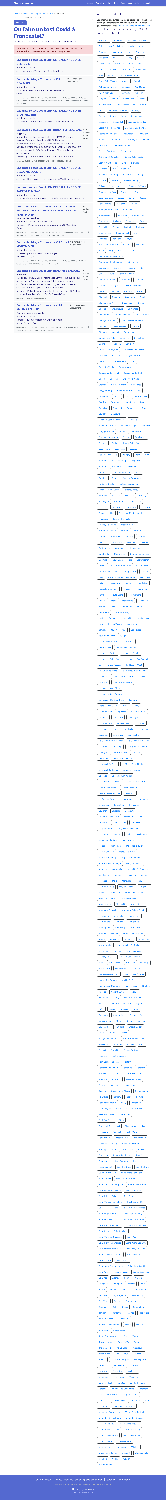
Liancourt (129, 811)
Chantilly (144, 297)
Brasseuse (130, 221)
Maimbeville (128, 840)
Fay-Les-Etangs (119, 460)
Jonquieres (136, 630)
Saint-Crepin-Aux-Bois (138, 1184)
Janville (102, 630)
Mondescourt (105, 904)
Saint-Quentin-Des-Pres (110, 1248)
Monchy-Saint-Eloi (129, 898)
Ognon (136, 1009)
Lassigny (103, 729)
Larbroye (141, 723)
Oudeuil (120, 1027)
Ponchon (103, 1056)
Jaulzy (114, 630)
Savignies (103, 1283)
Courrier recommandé (130, 3)
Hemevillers (127, 600)
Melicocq (103, 881)
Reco (116, 3)
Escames (103, 443)
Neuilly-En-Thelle (129, 980)
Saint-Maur (104, 1231)
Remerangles (105, 1108)
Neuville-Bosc (131, 986)
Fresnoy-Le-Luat (128, 525)
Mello (114, 881)
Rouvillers (103, 1155)
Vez (136, 1394)
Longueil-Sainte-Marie (128, 828)
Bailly (101, 110)
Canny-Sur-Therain (107, 279)
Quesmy (102, 1091)
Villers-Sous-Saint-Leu (109, 1429)
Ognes (112, 1009)
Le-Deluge (117, 746)
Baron (113, 116)
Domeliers (103, 408)
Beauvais (144, 133)
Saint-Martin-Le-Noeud (109, 1225)
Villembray (104, 1406)
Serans (113, 1289)
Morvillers (117, 951)
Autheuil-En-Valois (107, 87)
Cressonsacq (125, 367)
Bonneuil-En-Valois (137, 186)
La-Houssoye (105, 647)
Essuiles (133, 449)
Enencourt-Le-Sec (107, 425)
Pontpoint (127, 1067)
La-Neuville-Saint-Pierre (110, 659)
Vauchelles (117, 1371)
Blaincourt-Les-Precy (108, 174)
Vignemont (135, 1400)
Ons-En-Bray (119, 1015)
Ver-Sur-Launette (137, 1383)
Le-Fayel (103, 752)
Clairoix (135, 326)
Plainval (102, 1050)
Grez (117, 571)
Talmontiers (138, 1307)
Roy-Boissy (141, 1155)
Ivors (101, 624)
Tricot (137, 1342)
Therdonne (116, 1313)
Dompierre (132, 408)
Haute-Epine (117, 595)
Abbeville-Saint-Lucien (138, 40)
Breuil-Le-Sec (105, 233)
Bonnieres (125, 192)
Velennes (133, 1377)
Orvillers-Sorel (105, 1027)
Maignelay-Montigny (108, 840)
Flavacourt (104, 472)
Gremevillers (104, 571)
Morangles (114, 939)
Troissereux (137, 1348)
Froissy (137, 530)
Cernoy (140, 291)
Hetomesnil (104, 612)
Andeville (140, 52)
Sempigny (117, 1283)
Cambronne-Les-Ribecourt (111, 262)
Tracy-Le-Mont (106, 1342)
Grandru (102, 565)
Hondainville (126, 618)
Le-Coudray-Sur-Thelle (138, 741)
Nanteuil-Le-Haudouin (109, 974)
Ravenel (139, 1097)
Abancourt (104, 40)
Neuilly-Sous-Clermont (109, 986)
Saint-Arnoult (105, 1178)
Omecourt (103, 1015)
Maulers (132, 875)
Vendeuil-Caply (106, 1383)
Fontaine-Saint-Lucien (109, 490)
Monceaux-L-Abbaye (134, 892)
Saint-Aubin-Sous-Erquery (111, 1184)
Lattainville (128, 729)
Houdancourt (143, 618)
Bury (111, 250)
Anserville (119, 63)
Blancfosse (128, 174)
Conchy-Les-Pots (107, 338)
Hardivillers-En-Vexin (108, 589)
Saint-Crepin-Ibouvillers (110, 1190)
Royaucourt (104, 1161)
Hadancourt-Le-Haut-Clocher (121, 577)
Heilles (114, 600)
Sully (115, 1307)
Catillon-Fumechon (132, 285)
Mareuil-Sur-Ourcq (107, 857)
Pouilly (120, 1073)
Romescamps (139, 1137)
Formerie (103, 495)
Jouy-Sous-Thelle (107, 635)
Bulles (101, 250)
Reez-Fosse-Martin (107, 1102)
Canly (143, 268)
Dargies (102, 402)
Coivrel (115, 332)
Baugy (123, 116)
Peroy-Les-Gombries (108, 1038)
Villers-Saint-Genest (135, 1418)
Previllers (103, 1079)
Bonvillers (139, 192)
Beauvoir (103, 139)
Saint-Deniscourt (133, 1190)
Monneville (121, 904)
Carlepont (125, 279)
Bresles (116, 227)
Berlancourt (104, 145)
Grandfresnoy (143, 560)
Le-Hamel (103, 758)
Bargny (102, 116)
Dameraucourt (140, 396)
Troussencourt (122, 1353)
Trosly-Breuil (104, 1353)
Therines (130, 1313)
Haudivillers (142, 589)
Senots (102, 1289)
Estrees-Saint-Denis (108, 455)
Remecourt (136, 1102)
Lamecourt (118, 717)
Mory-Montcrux (134, 951)
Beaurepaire (129, 133)
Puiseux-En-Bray (133, 1079)
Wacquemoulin (141, 1453)
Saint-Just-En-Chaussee (134, 1208)
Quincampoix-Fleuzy (120, 1091)
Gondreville (104, 554)
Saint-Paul (131, 1237)
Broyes (129, 239)
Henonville (143, 600)
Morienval (128, 939)
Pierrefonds (104, 1044)
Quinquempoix (141, 1091)
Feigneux (136, 460)
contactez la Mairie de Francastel (134, 25)
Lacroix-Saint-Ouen (108, 706)
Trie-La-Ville (121, 1348)
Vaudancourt (105, 1377)
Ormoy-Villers (105, 1021)
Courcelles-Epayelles (108, 349)
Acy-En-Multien (115, 46)
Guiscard (145, 571)
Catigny (115, 285)
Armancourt (140, 69)
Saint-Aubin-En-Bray (125, 1178)
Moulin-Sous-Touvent (130, 957)
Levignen (103, 811)
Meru (139, 881)
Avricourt (139, 93)
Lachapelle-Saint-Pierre (109, 688)
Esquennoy (120, 449)
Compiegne (129, 332)
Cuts (139, 390)
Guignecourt (130, 571)
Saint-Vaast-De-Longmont (111, 1266)
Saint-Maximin (120, 1231)
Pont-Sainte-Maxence (109, 1062)
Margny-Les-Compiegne (110, 863)
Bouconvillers (105, 203)
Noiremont (104, 997)
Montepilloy (119, 916)
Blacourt (125, 168)
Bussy (121, 250)
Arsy (101, 75)
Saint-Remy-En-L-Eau (135, 1248)
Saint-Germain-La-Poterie (110, 1202)
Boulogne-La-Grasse (108, 209)
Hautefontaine (134, 595)
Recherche (20, 22)
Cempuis (128, 291)
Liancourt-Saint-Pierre (109, 816)
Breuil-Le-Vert (122, 233)
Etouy (137, 455)
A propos (57, 1479)
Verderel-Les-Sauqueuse (122, 1389)
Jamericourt (132, 624)
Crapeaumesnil (119, 361)
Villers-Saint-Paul (107, 1424)
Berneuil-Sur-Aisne (107, 151)
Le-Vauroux (104, 805)
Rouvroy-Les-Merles (122, 1155)
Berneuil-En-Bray (122, 145)
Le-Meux (103, 776)
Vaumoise (120, 1377)
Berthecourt (126, 151)
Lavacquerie (144, 729)
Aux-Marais (140, 87)
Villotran (135, 1447)
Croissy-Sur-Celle (131, 379)
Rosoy (114, 1143)
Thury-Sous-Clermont (109, 1336)
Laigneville (121, 711)
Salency (115, 1278)
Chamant (103, 297)
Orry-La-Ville (143, 1021)
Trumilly (102, 1359)
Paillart (102, 1032)
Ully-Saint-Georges (120, 1359)
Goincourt (119, 548)
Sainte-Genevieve (141, 1272)
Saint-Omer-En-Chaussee (110, 1237)
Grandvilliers (142, 565)
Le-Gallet (136, 752)
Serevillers (126, 1289)
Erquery (126, 437)
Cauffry (102, 291)
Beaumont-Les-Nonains (136, 128)
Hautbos (103, 595)
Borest (121, 198)
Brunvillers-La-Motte (108, 244)
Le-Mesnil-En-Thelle (108, 764)
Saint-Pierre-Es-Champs (110, 1243)
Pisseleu (130, 1044)
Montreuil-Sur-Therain (133, 933)
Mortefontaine (105, 945)
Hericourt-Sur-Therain (122, 606)
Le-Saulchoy (126, 799)
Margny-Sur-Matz (134, 863)
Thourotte (103, 1330)
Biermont (103, 168)
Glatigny (144, 542)
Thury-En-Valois (120, 1330)
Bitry (114, 168)
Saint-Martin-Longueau (135, 1225)
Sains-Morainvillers (107, 1173)
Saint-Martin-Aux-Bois (134, 1219)
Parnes (113, 1032)
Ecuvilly (102, 414)
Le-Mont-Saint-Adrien (122, 776)
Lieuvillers (103, 822)
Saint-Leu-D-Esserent (109, 1219)
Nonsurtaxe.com (24, 3)
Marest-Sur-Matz (106, 851)
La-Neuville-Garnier (131, 653)
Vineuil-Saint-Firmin (108, 1453)
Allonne (102, 52)
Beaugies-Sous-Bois (137, 122)
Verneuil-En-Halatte (108, 1394)
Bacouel (142, 98)
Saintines (103, 1278)
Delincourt (115, 402)
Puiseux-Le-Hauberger (109, 1085)
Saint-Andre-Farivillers (131, 1173)
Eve (147, 455)
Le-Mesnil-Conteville (122, 758)
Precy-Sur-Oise (134, 1073)
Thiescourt (124, 1318)
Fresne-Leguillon (106, 513)
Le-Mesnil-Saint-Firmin (132, 764)
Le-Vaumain (142, 799)
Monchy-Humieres (107, 898)
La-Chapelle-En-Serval (109, 641)
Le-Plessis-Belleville (108, 787)
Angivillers (117, 58)
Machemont (141, 834)
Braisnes (117, 221)
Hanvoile (129, 583)
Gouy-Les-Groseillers (122, 560)
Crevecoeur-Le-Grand (109, 373)
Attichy (111, 75)
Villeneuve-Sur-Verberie (109, 1412)
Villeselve (122, 1447)
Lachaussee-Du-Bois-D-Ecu (111, 700)
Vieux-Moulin (119, 1400)
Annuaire (90, 3)
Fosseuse (116, 495)
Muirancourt (104, 968)
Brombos (103, 239)
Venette (121, 1383)
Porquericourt (105, 1073)
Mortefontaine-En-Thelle (128, 945)
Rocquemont (104, 1137)
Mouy (101, 962)
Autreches (125, 87)
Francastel (117, 507)
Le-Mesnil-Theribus (131, 770)
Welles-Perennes (106, 1464)
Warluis (115, 1459)
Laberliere (103, 676)
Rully (135, 1161)
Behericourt (117, 139)
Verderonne (144, 1389)
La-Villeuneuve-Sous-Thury (134, 670)
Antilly (102, 69)
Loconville (135, 822)
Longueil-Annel (106, 828)
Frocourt (125, 530)
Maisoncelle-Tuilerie (135, 846)
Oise (51, 13)
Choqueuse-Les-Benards (132, 320)
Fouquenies (119, 501)
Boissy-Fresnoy (131, 180)
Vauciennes (132, 1371)
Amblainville (116, 52)
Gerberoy (142, 536)
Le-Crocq (103, 746)
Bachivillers (128, 98)
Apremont (125, 69)
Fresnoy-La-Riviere (107, 525)
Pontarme (128, 1062)
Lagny (136, 706)
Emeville (133, 419)
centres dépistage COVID (34, 13)
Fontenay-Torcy (131, 490)
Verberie (102, 1389)
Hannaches (115, 583)
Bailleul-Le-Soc (106, 104)
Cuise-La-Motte (124, 390)
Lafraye (125, 706)
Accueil (17, 13)
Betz (124, 163)
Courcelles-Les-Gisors (133, 349)
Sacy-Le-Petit (142, 1167)
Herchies (103, 606)
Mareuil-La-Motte (127, 851)
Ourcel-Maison (135, 1027)
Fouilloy (142, 495)
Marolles (103, 869)
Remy (118, 1108)
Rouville (141, 1149)
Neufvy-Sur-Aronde (108, 980)
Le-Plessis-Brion (129, 787)
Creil (133, 361)
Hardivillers (143, 583)
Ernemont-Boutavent (108, 437)
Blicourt (102, 180)
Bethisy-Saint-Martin (133, 157)
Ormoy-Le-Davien (138, 1015)
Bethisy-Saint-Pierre (108, 163)
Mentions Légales (72, 1479)
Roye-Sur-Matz (121, 1161)
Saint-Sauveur (133, 1254)
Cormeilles (104, 344)
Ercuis (122, 431)
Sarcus (127, 1278)
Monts (102, 939)
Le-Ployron (130, 793)
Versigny (126, 1394)
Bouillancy (120, 203)
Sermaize (103, 1295)
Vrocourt (126, 1453)
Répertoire (100, 3)
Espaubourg (104, 449)
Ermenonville (135, 431)
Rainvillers (103, 1097)
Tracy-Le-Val (123, 1342)
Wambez (103, 1459)
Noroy (116, 997)
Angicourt (103, 58)
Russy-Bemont (105, 1167)
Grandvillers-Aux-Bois (121, 565)
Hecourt (102, 600)
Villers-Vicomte (106, 1447)
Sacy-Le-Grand (124, 1167)
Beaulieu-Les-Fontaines (109, 128)
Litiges (109, 3)
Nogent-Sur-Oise (119, 992)
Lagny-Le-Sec (105, 711)
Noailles (102, 992)
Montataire (104, 916)
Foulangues (104, 501)
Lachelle (133, 700)
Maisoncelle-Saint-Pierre (110, 846)
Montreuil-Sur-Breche (108, 933)
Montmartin (135, 927)
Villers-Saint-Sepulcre (130, 1424)
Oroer (119, 1021)
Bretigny (140, 227)
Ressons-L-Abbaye (134, 1108)
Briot (136, 233)
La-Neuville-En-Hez (108, 653)
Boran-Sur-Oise (106, 198)
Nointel (134, 992)
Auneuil (125, 81)
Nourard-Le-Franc (132, 997)
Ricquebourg (131, 1126)
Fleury (115, 478)
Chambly (116, 297)
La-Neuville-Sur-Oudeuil (137, 659)
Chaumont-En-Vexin (108, 303)
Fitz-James (132, 466)
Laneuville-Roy (105, 723)
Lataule (115, 729)
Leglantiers (119, 805)
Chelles (140, 303)
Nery (126, 974)
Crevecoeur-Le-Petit (133, 373)
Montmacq (120, 927)
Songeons (103, 1307)
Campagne (133, 262)
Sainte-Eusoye (121, 1272)
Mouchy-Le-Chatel (107, 957)
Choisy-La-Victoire (107, 320)
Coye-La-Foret (133, 355)
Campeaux (104, 268)
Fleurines (103, 478)
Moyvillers (130, 962)
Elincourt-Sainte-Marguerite (111, 419)
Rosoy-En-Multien (130, 1143)
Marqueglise (117, 869)
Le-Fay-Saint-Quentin (137, 746)
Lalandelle (103, 717)
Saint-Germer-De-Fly (136, 1202)
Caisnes (132, 250)
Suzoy (125, 1307)
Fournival (103, 507)
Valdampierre (140, 1359)
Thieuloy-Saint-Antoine (109, 1324)
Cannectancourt (106, 274)
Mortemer (103, 951)
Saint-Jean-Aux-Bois (108, 1208)
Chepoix (102, 309)
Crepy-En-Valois (106, 367)
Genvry (129, 536)
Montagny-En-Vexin (108, 910)
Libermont (129, 816)
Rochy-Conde (132, 1132)
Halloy (102, 583)
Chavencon (127, 303)
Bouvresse (103, 221)
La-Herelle (129, 641)
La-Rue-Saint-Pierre (108, 670)
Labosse (141, 676)
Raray (128, 1097)
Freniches (145, 507)
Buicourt (140, 244)
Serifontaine (141, 1289)
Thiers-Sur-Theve (106, 1318)
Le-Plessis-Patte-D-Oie (109, 793)
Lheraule (116, 811)
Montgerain (135, 916)
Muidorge (144, 962)
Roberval (117, 1132)
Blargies (141, 174)
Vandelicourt (119, 1365)
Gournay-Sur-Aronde (139, 554)
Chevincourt (117, 309)
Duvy (144, 408)
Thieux (128, 1324)
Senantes (131, 1283)
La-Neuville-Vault (134, 665)
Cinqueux (103, 326)
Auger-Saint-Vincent (108, 81)
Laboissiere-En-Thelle (123, 676)
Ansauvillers (104, 63)
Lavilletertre (133, 735)
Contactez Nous (43, 1479)
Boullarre (134, 203)
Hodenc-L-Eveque (107, 618)
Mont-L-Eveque (138, 904)
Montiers (119, 922)
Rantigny (117, 1097)
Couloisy (130, 344)
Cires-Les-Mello (119, 326)
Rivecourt (103, 1132)
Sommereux (131, 1301)
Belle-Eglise (132, 139)
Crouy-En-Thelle (118, 384)
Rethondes (125, 1114)
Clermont (103, 332)
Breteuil (127, 227)
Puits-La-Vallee (131, 1085)
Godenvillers (104, 548)
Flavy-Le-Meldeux (122, 472)
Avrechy (126, 93)
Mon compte (146, 3)
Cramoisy (103, 361)
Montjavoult (133, 922)
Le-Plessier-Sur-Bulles (109, 781)
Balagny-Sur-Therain (118, 110)
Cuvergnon (104, 396)
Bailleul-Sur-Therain (126, 104)
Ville (147, 1400)
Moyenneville (115, 962)
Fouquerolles (135, 501)
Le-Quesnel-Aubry (107, 799)
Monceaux (115, 892)
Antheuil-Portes (136, 63)
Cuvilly (117, 396)
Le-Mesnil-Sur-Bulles (108, 770)
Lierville (142, 816)
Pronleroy (116, 1079)
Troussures (139, 1353)
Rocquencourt (121, 1137)
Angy (129, 58)
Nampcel (135, 968)
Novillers (103, 1003)
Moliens (102, 892)
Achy (101, 46)
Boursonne (127, 209)
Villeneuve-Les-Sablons (124, 1406)
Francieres (131, 507)
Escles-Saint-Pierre (132, 443)
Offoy (101, 1009)
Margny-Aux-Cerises (130, 857)
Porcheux (141, 1067)
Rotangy (102, 1149)
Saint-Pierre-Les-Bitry (136, 1243)
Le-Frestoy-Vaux (119, 752)
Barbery (135, 110)
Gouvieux (103, 560)
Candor (132, 268)
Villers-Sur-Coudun (131, 1435)
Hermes (140, 606)
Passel (124, 1032)
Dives (142, 402)
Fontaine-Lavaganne (128, 484)
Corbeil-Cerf (140, 338)
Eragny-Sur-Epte (106, 431)
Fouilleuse (129, 495)
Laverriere (103, 735)
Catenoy (139, 279)
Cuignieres (136, 384)
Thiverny (140, 1324)
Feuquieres (117, 466)
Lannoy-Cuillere (124, 723)
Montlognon (104, 927)
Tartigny (102, 1313)
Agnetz (131, 46)
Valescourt (104, 1365)
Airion (141, 46)
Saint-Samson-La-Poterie (110, 1254)
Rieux (144, 1126)
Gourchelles (119, 554)
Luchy (128, 834)
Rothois (114, 1149)
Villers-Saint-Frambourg (110, 1418)
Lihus (115, 822)
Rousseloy (128, 1149)
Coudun (117, 344)
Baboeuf (114, 98)
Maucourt (119, 875)
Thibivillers (144, 1313)
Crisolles (114, 379)
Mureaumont (121, 968)
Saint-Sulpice (105, 1260)
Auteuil (137, 81)
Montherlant (104, 922)
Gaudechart (116, 536)
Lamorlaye (133, 717)
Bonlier (121, 186)
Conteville (124, 338)
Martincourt (104, 875)
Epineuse (145, 425)
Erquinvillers (140, 437)
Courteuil (103, 355)
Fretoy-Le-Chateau (107, 530)
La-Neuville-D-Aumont (126, 647)
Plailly (142, 1044)
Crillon (102, 379)
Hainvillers (145, 577)
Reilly (123, 1102)
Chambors (130, 297)
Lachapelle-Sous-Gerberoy (111, 694)
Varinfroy (103, 1371)
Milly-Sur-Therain (127, 886)
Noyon (139, 1003)
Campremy (119, 268)
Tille (125, 1336)
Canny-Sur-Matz (126, 274)
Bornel (132, 198)
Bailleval (144, 104)
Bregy (142, 221)
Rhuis (121, 1120)
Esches (115, 443)
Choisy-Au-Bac (142, 314)
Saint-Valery (104, 1272)
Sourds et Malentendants (117, 1479)
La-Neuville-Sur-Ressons (110, 665)
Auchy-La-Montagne (128, 75)
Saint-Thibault (122, 1260)
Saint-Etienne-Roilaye (109, 1196)
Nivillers (146, 986)
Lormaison (103, 834)
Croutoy (102, 384)
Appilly (112, 69)
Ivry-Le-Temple (115, 624)
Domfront (117, 408)
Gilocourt (103, 542)
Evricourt (103, 460)
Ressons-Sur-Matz (107, 1114)
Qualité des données (93, 1479)
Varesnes (134, 1365)
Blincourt (115, 180)
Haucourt (127, 589)
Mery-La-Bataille (106, 886)
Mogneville (144, 886)
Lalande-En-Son (138, 711)
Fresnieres (103, 519)
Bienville (135, 163)
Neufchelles (138, 974)
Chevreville (133, 309)
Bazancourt (136, 116)
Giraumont (117, 542)
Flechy (138, 472)
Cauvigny (115, 291)
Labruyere (103, 682)
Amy (129, 52)
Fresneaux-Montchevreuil (130, 513)
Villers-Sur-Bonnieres (108, 1435)
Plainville (115, 1050)
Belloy (146, 139)
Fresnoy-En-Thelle (121, 519)
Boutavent (122, 215)
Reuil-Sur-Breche (106, 1120)
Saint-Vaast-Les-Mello (138, 1266)
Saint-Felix (128, 1196)
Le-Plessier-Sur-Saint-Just (136, 781)
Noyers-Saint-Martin (121, 1003)
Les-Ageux (134, 805)
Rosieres (103, 1143)
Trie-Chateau (105, 1348)
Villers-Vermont (124, 1441)
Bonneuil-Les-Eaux (107, 192)
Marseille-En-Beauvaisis (138, 869)
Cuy (127, 396)
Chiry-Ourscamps (122, 314)
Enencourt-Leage (128, 425)
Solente (117, 1301)
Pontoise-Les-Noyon (108, 1067)
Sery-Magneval (119, 1295)
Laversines (118, 735)
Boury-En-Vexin (106, 215)
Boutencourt (138, 215)
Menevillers (127, 881)
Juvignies (124, 635)
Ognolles (124, 1009)
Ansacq (140, 58)
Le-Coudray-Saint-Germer (111, 741)
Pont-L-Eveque (119, 1056)
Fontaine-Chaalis (106, 484)
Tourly (135, 1336)
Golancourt (134, 548)
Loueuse (117, 834)
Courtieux (116, 355)
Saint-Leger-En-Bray (132, 1213)
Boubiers (144, 198)
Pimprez (118, 1044)
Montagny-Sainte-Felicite (133, 910)
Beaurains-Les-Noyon (109, 133)
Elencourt (115, 414)
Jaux (124, 630)
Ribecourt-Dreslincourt (109, 1126)
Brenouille (103, 227)
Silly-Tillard (104, 1301)
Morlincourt (143, 939)
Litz (124, 822)
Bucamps (127, 244)
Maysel (144, 875)
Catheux (102, 285)
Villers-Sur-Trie (105, 1441)
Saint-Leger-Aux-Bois (108, 1213)
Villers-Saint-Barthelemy (136, 1412)
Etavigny (126, 455)
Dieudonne (130, 402)
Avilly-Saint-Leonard (108, 93)
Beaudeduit (118, 122)
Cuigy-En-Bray (105, 390)
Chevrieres (104, 314)
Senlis (142, 1283)
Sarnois (138, 1278)
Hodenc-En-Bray (121, 612)
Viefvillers (103, 1400)
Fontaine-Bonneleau (131, 478)
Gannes (102, 536)
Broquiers (116, 239)
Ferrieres (103, 466)
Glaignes (131, 542)
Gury (101, 577)
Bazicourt (103, 122)
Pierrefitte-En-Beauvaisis (134, 1038)
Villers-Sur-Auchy (132, 1429)
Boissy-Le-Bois (106, 186)
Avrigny (102, 98)
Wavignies (127, 1459)
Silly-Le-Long (137, 1295)
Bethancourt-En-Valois (109, 157)
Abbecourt (118, 40)
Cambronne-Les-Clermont (111, 256)
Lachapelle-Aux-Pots (122, 682)
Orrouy (130, 1021)
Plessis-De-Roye (131, 1050)
